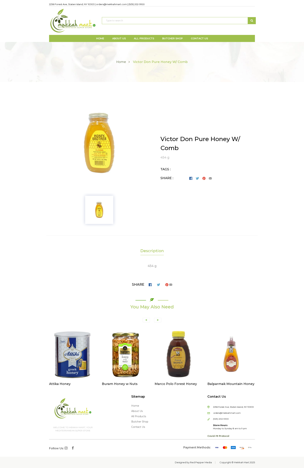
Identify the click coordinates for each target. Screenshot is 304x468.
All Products (138, 416)
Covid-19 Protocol (218, 435)
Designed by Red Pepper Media (193, 462)
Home (121, 62)
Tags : (165, 169)
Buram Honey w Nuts (119, 384)
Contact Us (138, 427)
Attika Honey (60, 384)
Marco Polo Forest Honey (176, 384)
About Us (137, 411)
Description (152, 250)
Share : (166, 178)
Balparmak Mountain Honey (230, 384)
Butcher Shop (139, 421)
